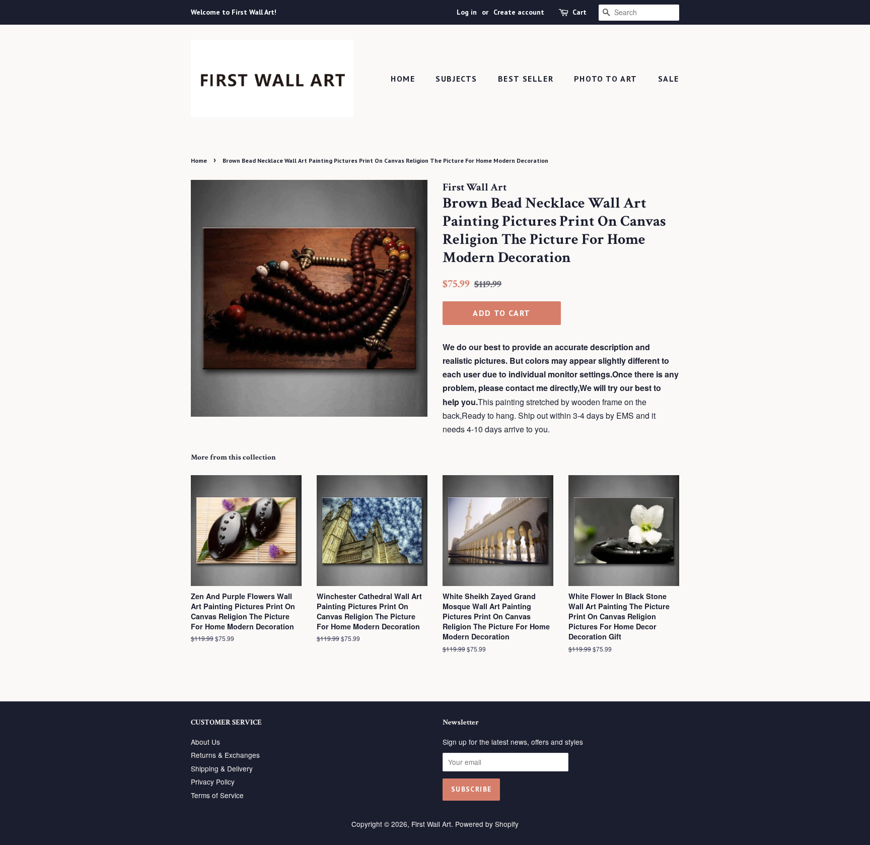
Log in (467, 12)
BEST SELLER (526, 79)
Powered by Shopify (487, 824)
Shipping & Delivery (222, 768)
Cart (579, 12)
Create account (518, 12)
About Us (205, 742)
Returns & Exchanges (225, 755)
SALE (668, 79)
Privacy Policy (213, 781)
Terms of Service (217, 795)
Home (403, 79)
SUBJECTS (456, 79)
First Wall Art (431, 824)
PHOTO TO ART (605, 79)
